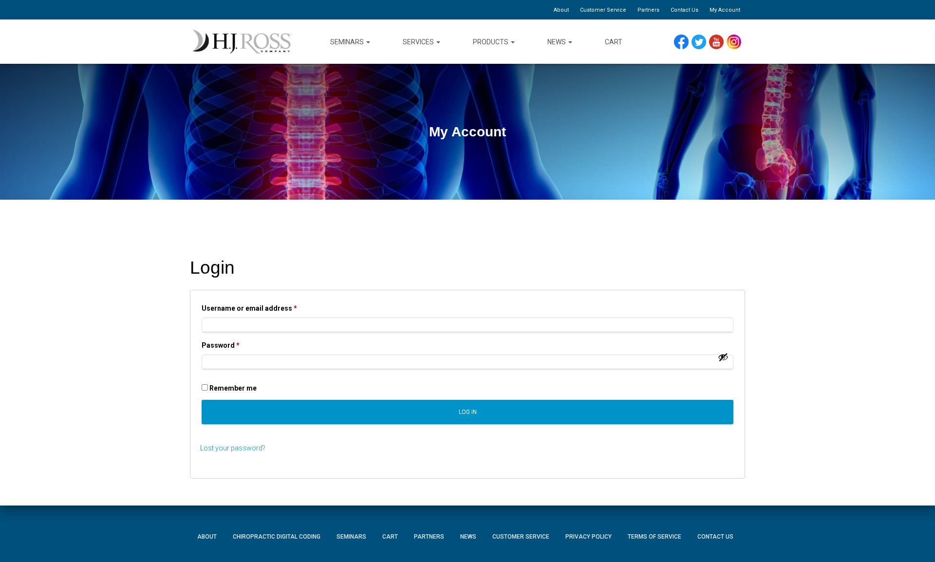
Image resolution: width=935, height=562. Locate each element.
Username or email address (264, 308)
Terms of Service (654, 536)
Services (419, 42)
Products (491, 42)
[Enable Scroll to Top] (915, 540)
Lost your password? (232, 448)
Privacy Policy (588, 536)
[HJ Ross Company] (242, 42)
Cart (613, 42)
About (561, 10)
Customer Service (603, 10)
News (557, 42)
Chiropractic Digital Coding (276, 536)
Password (235, 345)
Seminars (347, 42)
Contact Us (684, 10)
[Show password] (723, 357)
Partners (648, 10)
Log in (468, 412)
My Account (725, 10)
